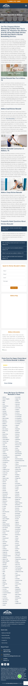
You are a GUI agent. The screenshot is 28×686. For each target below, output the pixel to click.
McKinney (17, 432)
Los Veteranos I (18, 420)
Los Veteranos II (18, 421)
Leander (17, 400)
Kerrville (4, 580)
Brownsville (5, 430)
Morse (16, 448)
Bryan (4, 432)
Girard (4, 546)
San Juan (17, 532)
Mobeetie (17, 446)
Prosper (17, 487)
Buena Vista (5, 434)
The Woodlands (18, 568)
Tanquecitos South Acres (20, 559)
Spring (16, 550)
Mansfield (17, 428)
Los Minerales (18, 416)
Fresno (4, 536)
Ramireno (17, 495)
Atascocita (5, 414)
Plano (16, 481)
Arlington (5, 413)
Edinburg (5, 499)
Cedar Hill (5, 446)
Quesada (17, 492)
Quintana (17, 494)
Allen (4, 402)
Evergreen (5, 517)
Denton (4, 485)
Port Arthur (17, 483)
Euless (4, 515)
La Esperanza (5, 591)
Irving (4, 576)
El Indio (4, 506)
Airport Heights (6, 398)
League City (18, 398)
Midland (17, 437)
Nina (16, 457)
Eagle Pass (5, 495)
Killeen (4, 582)
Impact (4, 575)
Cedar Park (5, 448)
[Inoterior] (6, 6)
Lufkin (16, 427)
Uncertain (17, 578)
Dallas (4, 476)
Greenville (5, 554)
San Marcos (17, 534)
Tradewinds (17, 575)
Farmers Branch (6, 524)
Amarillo (4, 407)
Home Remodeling (6, 637)
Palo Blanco (18, 471)
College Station (6, 457)
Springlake (17, 552)
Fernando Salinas (6, 525)
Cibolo (4, 451)
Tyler (16, 576)
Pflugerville (17, 478)
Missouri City (18, 444)
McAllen (17, 430)
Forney (4, 532)
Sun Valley (17, 555)
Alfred (4, 400)
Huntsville (5, 568)
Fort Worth (5, 534)
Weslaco (17, 592)
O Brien (17, 462)
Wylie (16, 599)
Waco (16, 585)
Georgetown (5, 545)
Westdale (17, 596)
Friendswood (5, 538)
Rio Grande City (18, 506)
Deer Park (5, 480)
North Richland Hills (19, 460)
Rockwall (17, 509)
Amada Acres (5, 406)
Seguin (16, 539)
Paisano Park (18, 469)
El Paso (4, 508)
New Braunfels (18, 453)
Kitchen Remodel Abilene (15, 22)
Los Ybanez (17, 423)
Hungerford (5, 566)
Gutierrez (5, 557)
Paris (16, 472)
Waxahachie (18, 589)
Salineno (17, 524)
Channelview (5, 450)
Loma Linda (17, 407)
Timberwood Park (19, 571)
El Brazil (4, 502)
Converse (5, 465)
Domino (4, 490)
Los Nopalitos (18, 418)
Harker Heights (6, 561)
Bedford (4, 423)
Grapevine (5, 552)
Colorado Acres (6, 460)
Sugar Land (17, 554)
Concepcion (5, 462)
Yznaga (16, 601)
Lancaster (5, 603)
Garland (4, 543)
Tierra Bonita (18, 569)
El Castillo (5, 504)
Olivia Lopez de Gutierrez (21, 465)
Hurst (4, 569)
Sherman (17, 541)
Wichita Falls (18, 598)
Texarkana (17, 562)
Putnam (17, 488)
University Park (18, 580)
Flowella (4, 529)
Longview (17, 411)
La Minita (5, 594)
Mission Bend (18, 443)
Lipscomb (17, 404)
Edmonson (5, 501)
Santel (16, 536)
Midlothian (17, 439)
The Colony (18, 566)
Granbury (5, 548)
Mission (17, 441)
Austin (4, 416)
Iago (3, 573)
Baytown (5, 420)
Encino (4, 513)
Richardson (17, 504)
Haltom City (5, 559)
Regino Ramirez (18, 502)
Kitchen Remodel (5, 635)
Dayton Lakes (6, 478)
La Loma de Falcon (7, 592)
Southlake (17, 545)
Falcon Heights (6, 518)
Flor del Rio (5, 527)
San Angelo (17, 527)
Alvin (4, 404)
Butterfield (5, 437)
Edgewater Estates (7, 497)
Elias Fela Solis (6, 511)
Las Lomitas (18, 397)
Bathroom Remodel (6, 632)
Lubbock (17, 425)
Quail (16, 490)
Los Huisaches (18, 414)
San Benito (17, 531)
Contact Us (4, 640)
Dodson (4, 488)
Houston (4, 564)
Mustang (17, 450)
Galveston (5, 541)
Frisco (4, 539)
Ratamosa (17, 501)
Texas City (17, 564)
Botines (4, 427)
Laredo (4, 605)
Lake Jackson (6, 599)
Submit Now (14, 287)
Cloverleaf (5, 455)
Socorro (17, 543)
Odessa (17, 464)
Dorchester (5, 492)
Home (2, 22)
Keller (4, 578)
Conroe (4, 464)
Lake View (5, 601)
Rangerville (17, 499)
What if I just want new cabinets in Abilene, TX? (13, 253)
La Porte (4, 596)
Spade (16, 546)
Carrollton (5, 443)
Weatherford (18, 591)
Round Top (17, 517)
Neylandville (18, 455)
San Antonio (18, 529)
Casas (4, 444)
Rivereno (17, 508)
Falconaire (5, 520)
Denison (4, 483)
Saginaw (17, 522)
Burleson (5, 435)
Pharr (16, 480)
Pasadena (17, 474)
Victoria (17, 582)
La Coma (4, 589)
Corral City (5, 472)
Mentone (17, 434)
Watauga (17, 587)
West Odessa (18, 594)
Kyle (4, 585)
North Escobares (19, 458)
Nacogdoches (18, 451)
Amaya (4, 409)
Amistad (4, 411)
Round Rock (18, 515)
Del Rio (4, 481)
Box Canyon (5, 428)
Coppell (4, 467)
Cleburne (5, 453)
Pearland (17, 476)
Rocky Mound (18, 511)
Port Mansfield (18, 485)
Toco (16, 573)
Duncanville (5, 494)
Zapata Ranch (18, 603)
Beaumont (5, 421)
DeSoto (4, 487)
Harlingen (5, 562)
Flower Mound (6, 531)
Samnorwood (18, 525)
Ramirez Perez (18, 497)
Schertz (17, 538)
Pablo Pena (17, 467)
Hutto (4, 571)
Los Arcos (17, 413)
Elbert (4, 509)
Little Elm (17, 406)
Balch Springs (6, 418)
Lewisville (17, 402)
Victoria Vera (18, 583)
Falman (4, 522)
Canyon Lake (5, 441)
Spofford (17, 548)
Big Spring (5, 425)
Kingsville (5, 583)
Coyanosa (5, 474)
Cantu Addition (6, 439)
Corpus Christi (6, 471)
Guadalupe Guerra (7, 555)
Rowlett (17, 518)
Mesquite (17, 435)
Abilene (6, 22)
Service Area (4, 642)
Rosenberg (17, 513)
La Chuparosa (6, 587)
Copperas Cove (6, 469)
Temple (16, 561)
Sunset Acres (18, 557)
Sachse (16, 520)
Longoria (17, 409)
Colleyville (5, 458)
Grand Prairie (5, 550)
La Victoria (5, 598)
